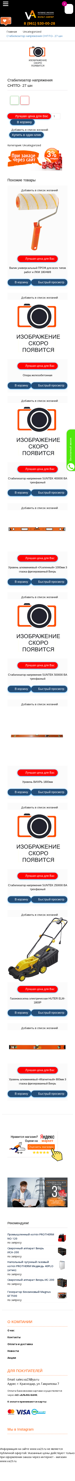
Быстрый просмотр (51, 282)
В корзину (24, 122)
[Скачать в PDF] (25, 100)
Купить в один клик (26, 135)
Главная (12, 31)
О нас (10, 1330)
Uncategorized (32, 31)
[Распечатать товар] (14, 100)
